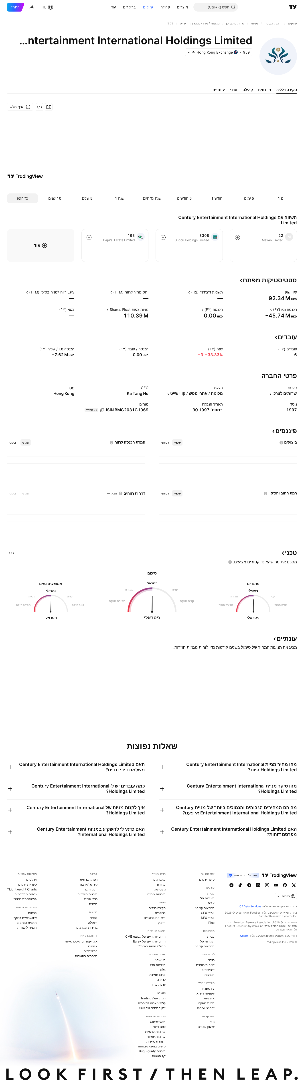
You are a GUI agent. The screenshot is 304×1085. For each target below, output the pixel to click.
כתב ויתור (159, 1027)
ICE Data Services (250, 906)
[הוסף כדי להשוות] (237, 237)
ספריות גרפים (27, 884)
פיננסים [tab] (264, 90)
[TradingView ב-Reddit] (231, 885)
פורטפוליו (208, 988)
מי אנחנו (160, 960)
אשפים (92, 946)
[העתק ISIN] (102, 410)
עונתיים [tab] (219, 90)
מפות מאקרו (206, 1003)
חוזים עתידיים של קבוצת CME (145, 936)
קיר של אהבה (88, 884)
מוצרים (182, 7)
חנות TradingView (153, 998)
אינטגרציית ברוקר (25, 918)
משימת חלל (158, 965)
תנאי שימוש (158, 1022)
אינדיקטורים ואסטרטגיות (81, 941)
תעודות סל (207, 898)
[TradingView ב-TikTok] (240, 885)
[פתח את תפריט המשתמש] (31, 7)
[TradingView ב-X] (294, 885)
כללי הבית (90, 899)
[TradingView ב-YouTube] (276, 885)
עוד (113, 7)
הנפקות (210, 974)
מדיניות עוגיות (156, 1036)
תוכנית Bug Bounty (152, 1051)
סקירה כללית (157, 908)
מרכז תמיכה (157, 974)
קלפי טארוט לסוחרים (152, 1003)
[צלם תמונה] (49, 107)
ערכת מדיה (158, 984)
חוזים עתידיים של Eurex (149, 941)
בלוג (163, 970)
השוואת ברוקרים (155, 918)
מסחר (93, 918)
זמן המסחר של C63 (152, 1008)
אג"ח (211, 903)
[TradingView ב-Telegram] (249, 885)
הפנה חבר (90, 889)
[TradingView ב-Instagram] (267, 885)
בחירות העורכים (86, 927)
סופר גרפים (207, 879)
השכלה (92, 922)
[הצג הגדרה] (282, 292)
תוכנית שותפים (26, 922)
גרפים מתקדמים (25, 894)
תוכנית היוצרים (87, 894)
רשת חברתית (88, 879)
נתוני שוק (160, 889)
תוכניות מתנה (156, 894)
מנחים (93, 904)
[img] (194, 52)
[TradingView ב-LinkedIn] (258, 885)
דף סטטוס (159, 1056)
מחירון (161, 884)
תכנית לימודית (27, 927)
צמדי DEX (208, 918)
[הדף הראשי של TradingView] (293, 7)
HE (44, 7)
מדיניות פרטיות (155, 1031)
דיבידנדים (208, 970)
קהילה (165, 7)
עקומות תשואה (205, 993)
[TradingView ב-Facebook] (285, 885)
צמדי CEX (208, 913)
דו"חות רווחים (205, 965)
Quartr (244, 935)
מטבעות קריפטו (204, 908)
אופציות (209, 998)
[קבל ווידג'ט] (39, 107)
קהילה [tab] (248, 90)
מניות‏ (211, 893)
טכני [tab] (233, 90)
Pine (211, 922)
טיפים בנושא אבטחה (152, 1046)
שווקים (148, 7)
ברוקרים (129, 7)
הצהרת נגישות (156, 1041)
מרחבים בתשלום (86, 956)
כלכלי (211, 960)
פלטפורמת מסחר (25, 899)
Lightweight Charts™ (22, 889)
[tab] (177, 442)
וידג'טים (31, 879)
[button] (174, 7)
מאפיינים (159, 879)
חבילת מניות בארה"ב (152, 946)
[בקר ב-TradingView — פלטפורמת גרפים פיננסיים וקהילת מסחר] (25, 176)
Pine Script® (206, 1008)
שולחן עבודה (206, 1027)
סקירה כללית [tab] (286, 90)
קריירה (161, 979)
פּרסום (32, 913)
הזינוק (162, 922)
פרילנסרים (90, 951)
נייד (212, 1022)
